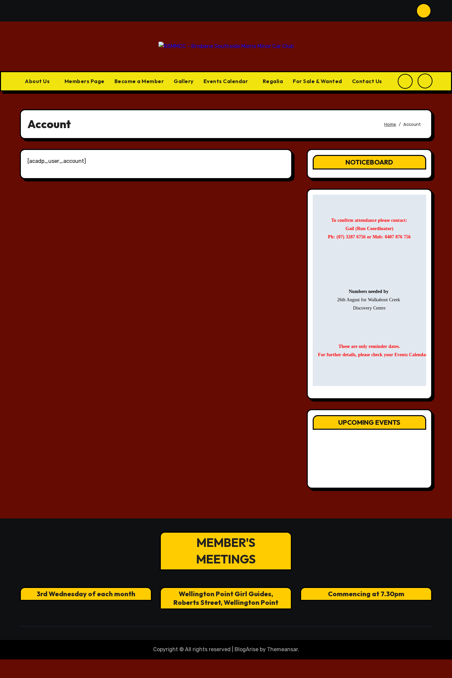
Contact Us (367, 81)
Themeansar (282, 649)
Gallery (184, 81)
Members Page (85, 81)
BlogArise (246, 649)
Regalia (273, 81)
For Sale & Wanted (317, 81)
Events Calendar (226, 81)
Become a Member (139, 81)
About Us (38, 81)
